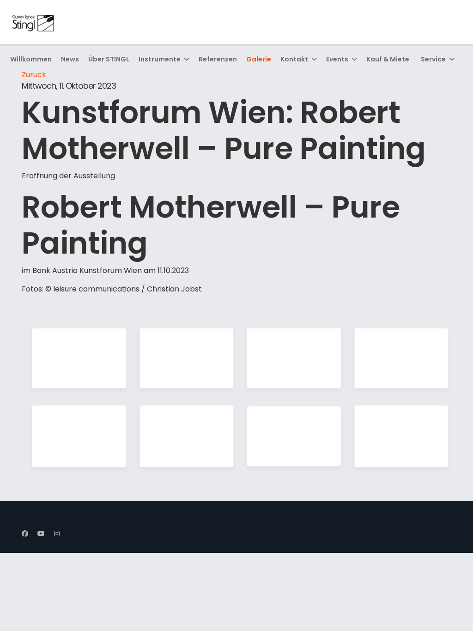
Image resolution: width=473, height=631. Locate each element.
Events (337, 59)
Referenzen (218, 59)
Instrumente (160, 59)
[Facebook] (25, 533)
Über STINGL (108, 59)
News (70, 59)
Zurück (34, 74)
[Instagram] (57, 533)
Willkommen (31, 59)
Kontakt (294, 59)
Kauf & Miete (387, 59)
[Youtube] (41, 533)
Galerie (258, 59)
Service (433, 59)
